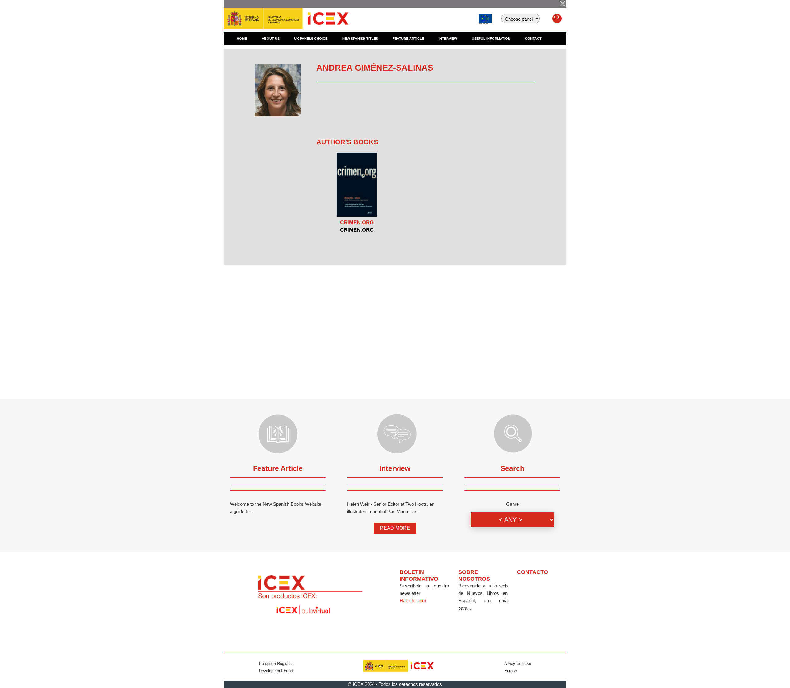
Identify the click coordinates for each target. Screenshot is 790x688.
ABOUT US (271, 38)
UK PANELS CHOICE (310, 38)
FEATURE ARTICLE (408, 38)
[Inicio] (286, 15)
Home (242, 38)
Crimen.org (357, 222)
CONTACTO (532, 572)
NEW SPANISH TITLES (360, 38)
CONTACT (533, 38)
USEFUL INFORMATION (491, 38)
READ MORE (395, 528)
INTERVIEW (448, 38)
